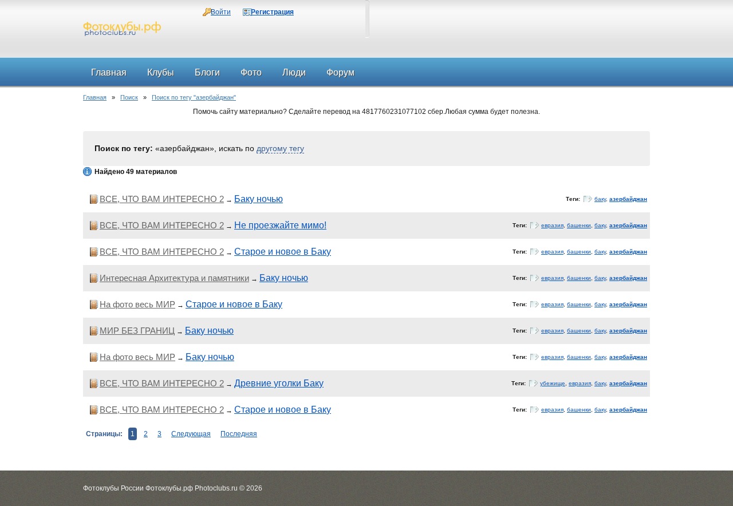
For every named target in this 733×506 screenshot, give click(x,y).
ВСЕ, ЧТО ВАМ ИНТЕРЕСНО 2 (162, 199)
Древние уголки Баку (279, 383)
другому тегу (280, 148)
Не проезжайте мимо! (280, 225)
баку (600, 199)
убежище (552, 383)
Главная (95, 97)
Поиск (129, 97)
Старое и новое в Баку (282, 251)
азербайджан (628, 199)
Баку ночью (258, 199)
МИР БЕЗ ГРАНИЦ (137, 330)
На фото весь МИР (137, 304)
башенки (579, 225)
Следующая (191, 434)
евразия (552, 225)
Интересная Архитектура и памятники (174, 278)
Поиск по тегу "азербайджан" (194, 97)
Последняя (238, 434)
